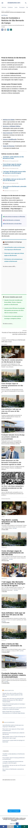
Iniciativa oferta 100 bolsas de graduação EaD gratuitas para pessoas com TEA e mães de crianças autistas (14, 310)
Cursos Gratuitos (9, 690)
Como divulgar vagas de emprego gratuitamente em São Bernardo (12, 165)
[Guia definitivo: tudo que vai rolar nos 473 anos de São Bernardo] (12, 401)
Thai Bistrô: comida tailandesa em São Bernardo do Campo (13, 157)
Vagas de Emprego (8, 146)
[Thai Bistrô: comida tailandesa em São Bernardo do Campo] (12, 352)
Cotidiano (10, 7)
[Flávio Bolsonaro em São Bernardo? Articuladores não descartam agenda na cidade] (12, 452)
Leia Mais (15, 528)
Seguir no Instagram (14, 810)
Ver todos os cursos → (8, 323)
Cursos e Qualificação (9, 139)
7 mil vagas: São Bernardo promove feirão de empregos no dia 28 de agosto (14, 172)
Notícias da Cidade (8, 119)
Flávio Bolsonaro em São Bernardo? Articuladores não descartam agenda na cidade (11, 462)
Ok (17, 823)
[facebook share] (2, 30)
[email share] (5, 30)
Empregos (22, 7)
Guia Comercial (7, 133)
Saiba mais (12, 823)
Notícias (4, 7)
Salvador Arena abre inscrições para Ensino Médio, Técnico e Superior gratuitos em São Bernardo (13, 302)
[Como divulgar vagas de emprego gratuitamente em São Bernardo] (12, 375)
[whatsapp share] (11, 30)
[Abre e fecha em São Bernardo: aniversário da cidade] (14, 632)
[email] (10, 826)
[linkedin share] (8, 30)
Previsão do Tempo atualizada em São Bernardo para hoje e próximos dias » (14, 333)
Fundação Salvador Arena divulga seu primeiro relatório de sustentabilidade (12, 437)
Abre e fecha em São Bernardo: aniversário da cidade (14, 187)
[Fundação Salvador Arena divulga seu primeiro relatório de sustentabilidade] (12, 427)
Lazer (16, 7)
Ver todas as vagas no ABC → (9, 266)
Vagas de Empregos (9, 722)
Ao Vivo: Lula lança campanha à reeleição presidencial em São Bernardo (12, 488)
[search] (26, 3)
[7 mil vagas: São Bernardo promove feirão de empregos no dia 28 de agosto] (14, 570)
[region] (14, 107)
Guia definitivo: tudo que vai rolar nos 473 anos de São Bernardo (14, 179)
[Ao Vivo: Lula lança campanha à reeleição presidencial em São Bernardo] (12, 478)
